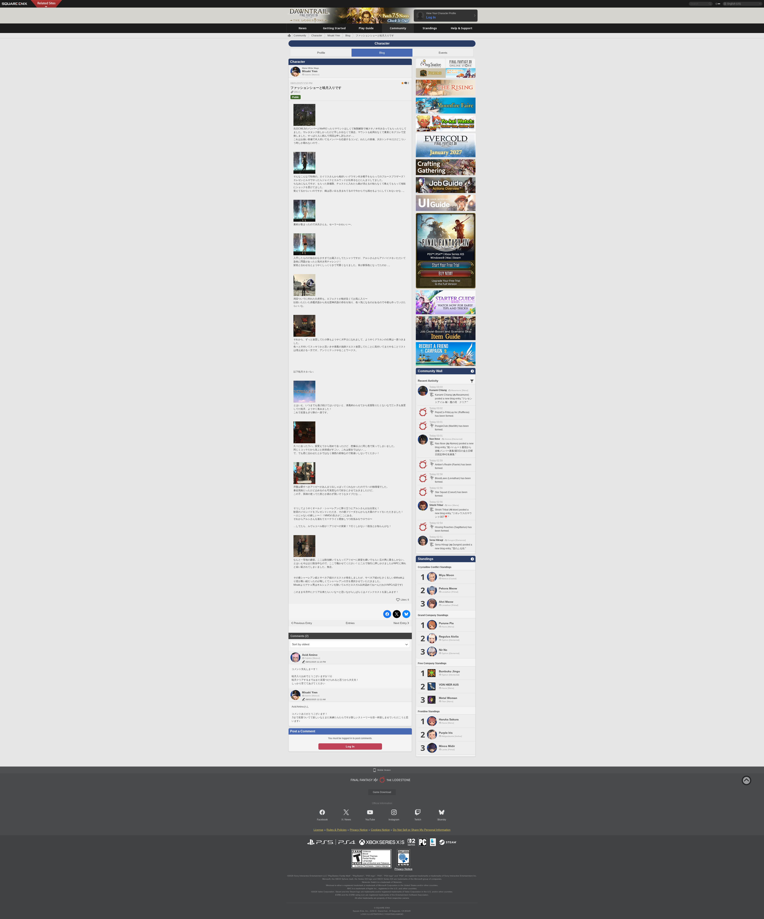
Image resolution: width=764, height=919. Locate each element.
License (318, 829)
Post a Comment (302, 731)
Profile (321, 52)
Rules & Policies (336, 829)
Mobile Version (384, 770)
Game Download (382, 792)
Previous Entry (303, 623)
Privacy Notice (359, 829)
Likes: (405, 599)
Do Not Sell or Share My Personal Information (421, 829)
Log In (350, 746)
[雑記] (297, 91)
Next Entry (400, 623)
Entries (350, 623)
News (348, 819)
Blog (382, 52)
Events (443, 52)
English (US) (734, 3)
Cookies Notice (380, 829)
